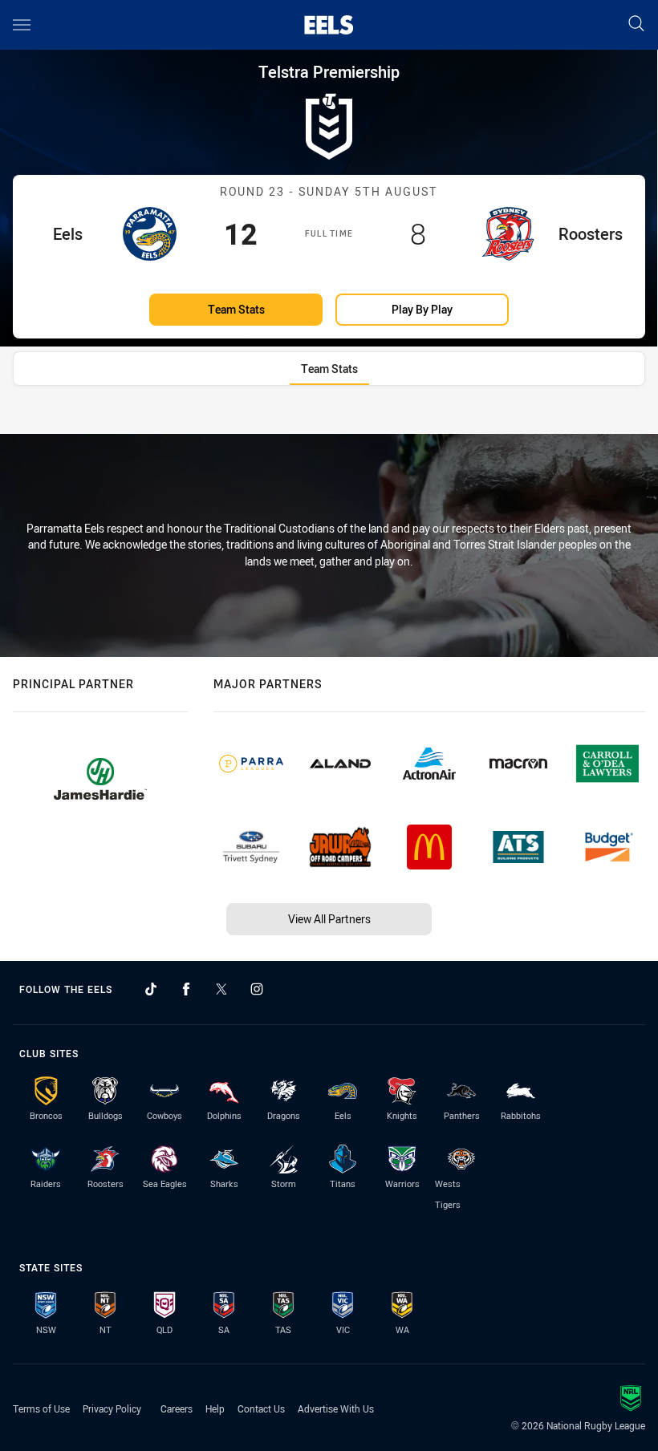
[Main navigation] (21, 25)
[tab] (329, 368)
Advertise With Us (336, 1408)
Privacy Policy (112, 1408)
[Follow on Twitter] (221, 989)
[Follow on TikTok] (150, 989)
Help (215, 1408)
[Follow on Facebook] (186, 989)
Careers (176, 1408)
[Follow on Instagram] (256, 989)
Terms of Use (41, 1408)
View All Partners (329, 918)
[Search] (636, 24)
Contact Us (261, 1408)
